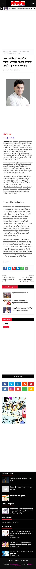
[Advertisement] (18, 29)
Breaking (10, 51)
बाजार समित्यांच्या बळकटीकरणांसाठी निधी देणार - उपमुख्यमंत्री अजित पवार (22, 309)
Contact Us (24, 560)
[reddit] (24, 384)
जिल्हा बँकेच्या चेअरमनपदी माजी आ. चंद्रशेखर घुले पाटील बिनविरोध (20, 302)
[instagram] (11, 389)
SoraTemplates (14, 564)
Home (10, 560)
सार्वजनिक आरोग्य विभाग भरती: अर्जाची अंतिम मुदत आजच (21, 553)
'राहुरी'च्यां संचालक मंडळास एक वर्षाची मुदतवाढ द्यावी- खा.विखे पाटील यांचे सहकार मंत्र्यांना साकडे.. (22, 534)
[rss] (31, 389)
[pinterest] (31, 384)
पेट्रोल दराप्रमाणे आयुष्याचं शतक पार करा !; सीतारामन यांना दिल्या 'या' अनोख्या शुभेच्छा (21, 544)
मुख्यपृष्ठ (5, 51)
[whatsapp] (24, 389)
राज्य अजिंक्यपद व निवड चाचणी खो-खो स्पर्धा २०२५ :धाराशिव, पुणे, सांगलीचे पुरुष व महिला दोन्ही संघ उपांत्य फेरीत (21, 511)
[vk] (5, 389)
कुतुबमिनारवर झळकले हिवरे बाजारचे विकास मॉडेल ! (21, 479)
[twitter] (11, 384)
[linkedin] (18, 384)
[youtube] (18, 389)
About (17, 560)
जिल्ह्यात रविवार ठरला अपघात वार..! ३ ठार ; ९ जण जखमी (22, 488)
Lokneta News (9, 70)
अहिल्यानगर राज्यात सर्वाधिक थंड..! (20, 293)
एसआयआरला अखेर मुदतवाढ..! (18, 496)
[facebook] (5, 384)
